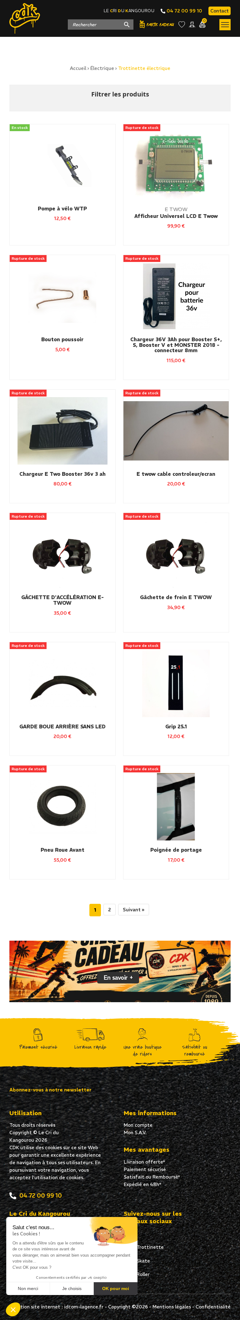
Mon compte (138, 1125)
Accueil (78, 68)
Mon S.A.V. (135, 1132)
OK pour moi (115, 1288)
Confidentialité (213, 1307)
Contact (219, 11)
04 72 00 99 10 (183, 11)
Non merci (28, 1288)
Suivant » (133, 910)
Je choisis (72, 1288)
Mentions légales (171, 1307)
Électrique (102, 68)
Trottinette (149, 1247)
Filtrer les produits (120, 94)
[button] (13, 1309)
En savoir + (118, 977)
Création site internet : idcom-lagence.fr (56, 1307)
